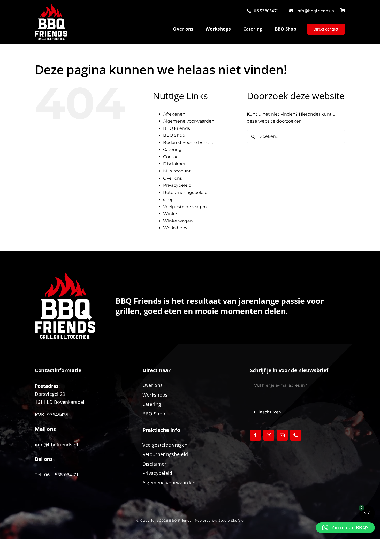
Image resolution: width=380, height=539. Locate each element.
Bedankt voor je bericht (188, 142)
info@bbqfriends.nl (56, 445)
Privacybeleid (177, 185)
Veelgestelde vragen (185, 206)
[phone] (295, 435)
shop (168, 199)
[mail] (282, 435)
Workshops (175, 227)
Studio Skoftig (231, 520)
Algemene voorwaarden (188, 121)
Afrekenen (174, 114)
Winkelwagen (178, 220)
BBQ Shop (174, 135)
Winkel (170, 213)
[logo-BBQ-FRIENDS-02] (51, 6)
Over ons (172, 178)
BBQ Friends (176, 128)
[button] (345, 527)
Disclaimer (174, 163)
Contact (171, 156)
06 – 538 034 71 (61, 475)
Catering (172, 149)
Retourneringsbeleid (185, 192)
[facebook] (255, 435)
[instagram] (268, 435)
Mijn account (177, 171)
